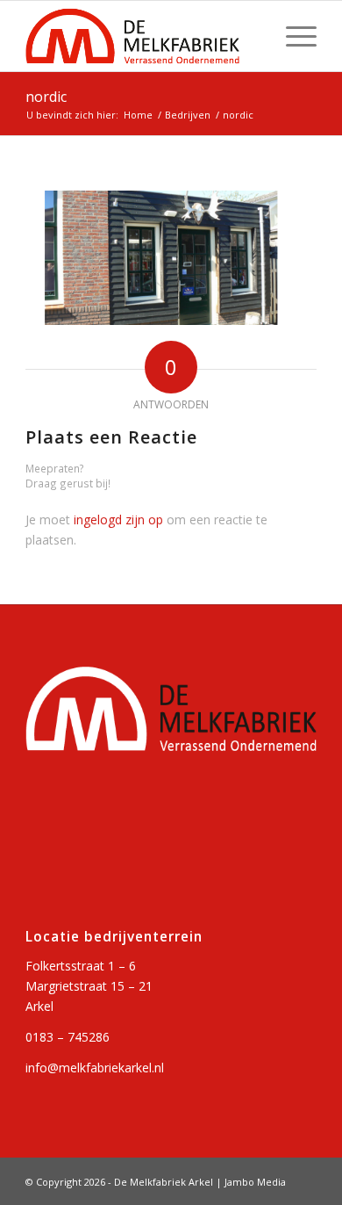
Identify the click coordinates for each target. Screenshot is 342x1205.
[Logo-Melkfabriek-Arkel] (141, 36)
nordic (46, 96)
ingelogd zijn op (118, 519)
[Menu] (292, 36)
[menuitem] (292, 36)
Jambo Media (255, 1181)
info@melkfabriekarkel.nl (94, 1067)
